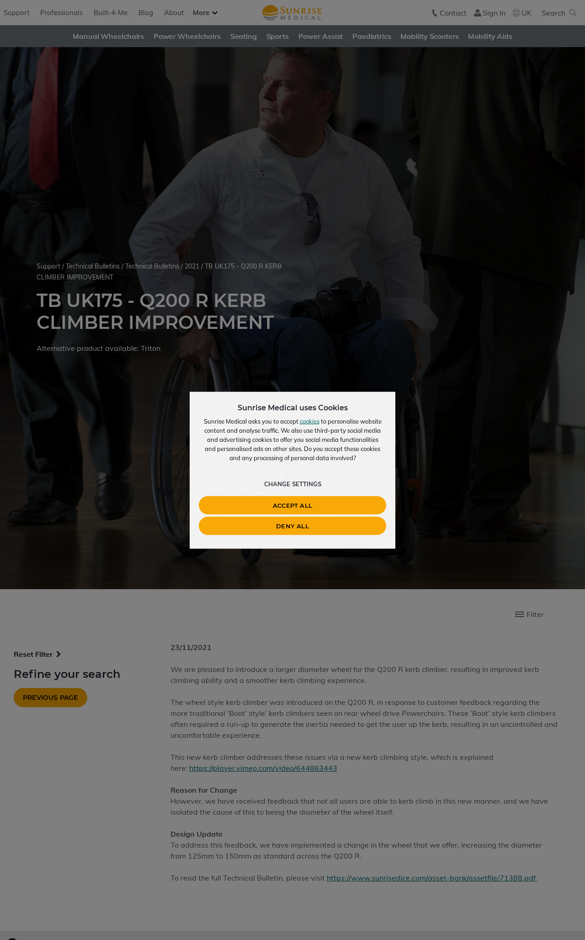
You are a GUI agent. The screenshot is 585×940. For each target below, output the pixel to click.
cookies (309, 420)
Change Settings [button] (292, 483)
